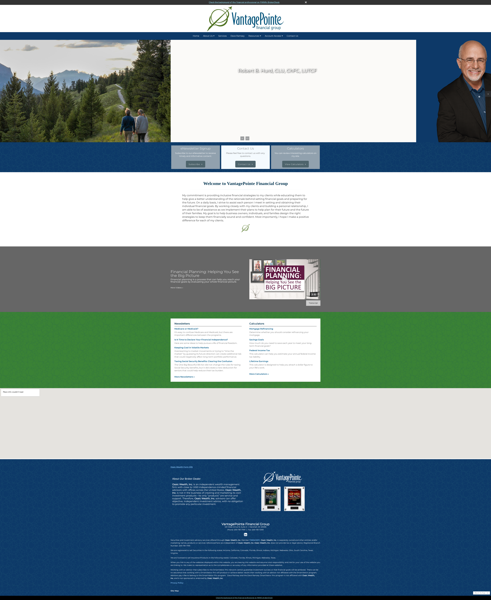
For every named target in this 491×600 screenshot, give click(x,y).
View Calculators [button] (294, 164)
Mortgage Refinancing (261, 329)
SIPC (258, 540)
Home (196, 36)
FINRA (252, 540)
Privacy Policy (177, 583)
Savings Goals (256, 339)
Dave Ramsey (238, 36)
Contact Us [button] (244, 164)
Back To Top (480, 593)
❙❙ (247, 138)
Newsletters (182, 323)
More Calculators (259, 374)
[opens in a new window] (245, 535)
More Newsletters (184, 377)
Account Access (273, 36)
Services (222, 36)
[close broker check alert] (306, 2)
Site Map (175, 591)
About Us (208, 36)
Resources (253, 36)
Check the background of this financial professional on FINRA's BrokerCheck (244, 2)
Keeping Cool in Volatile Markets (191, 347)
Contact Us (292, 36)
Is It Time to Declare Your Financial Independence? (201, 339)
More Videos (177, 288)
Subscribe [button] (194, 164)
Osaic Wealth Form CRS (182, 467)
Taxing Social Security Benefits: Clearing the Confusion (203, 361)
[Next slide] (488, 94)
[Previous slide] (3, 94)
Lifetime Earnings (258, 361)
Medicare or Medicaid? (186, 329)
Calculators (256, 323)
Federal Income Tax (259, 350)
